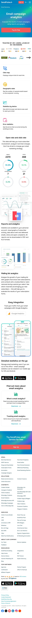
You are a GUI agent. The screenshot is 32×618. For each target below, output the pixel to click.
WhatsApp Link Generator (21, 488)
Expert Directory (21, 558)
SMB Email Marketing (22, 468)
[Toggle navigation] (30, 7)
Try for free (16, 30)
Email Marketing (5, 7)
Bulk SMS (3, 530)
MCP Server (20, 556)
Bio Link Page (4, 528)
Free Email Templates (22, 460)
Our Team (3, 542)
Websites (3, 525)
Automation (4, 470)
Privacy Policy (5, 595)
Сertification (4, 570)
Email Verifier (20, 462)
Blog (2, 561)
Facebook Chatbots (22, 506)
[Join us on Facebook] (2, 611)
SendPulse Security (6, 599)
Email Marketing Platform (23, 470)
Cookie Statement (6, 597)
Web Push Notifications (7, 536)
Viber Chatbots (21, 504)
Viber (2, 533)
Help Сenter (4, 553)
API (18, 553)
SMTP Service (5, 462)
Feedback (3, 545)
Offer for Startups (22, 570)
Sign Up (21, 2)
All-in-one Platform (22, 530)
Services (4, 512)
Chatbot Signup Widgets (23, 498)
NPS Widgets (20, 523)
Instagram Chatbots (6, 490)
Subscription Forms (6, 468)
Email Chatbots (5, 498)
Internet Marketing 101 (7, 558)
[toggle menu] (30, 2)
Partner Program (21, 567)
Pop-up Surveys (21, 520)
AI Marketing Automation (23, 536)
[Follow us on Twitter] (6, 611)
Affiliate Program (5, 572)
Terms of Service (5, 603)
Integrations (20, 551)
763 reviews (23, 576)
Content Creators (22, 479)
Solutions (5, 476)
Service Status (5, 556)
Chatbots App (21, 501)
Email (3, 457)
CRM (2, 520)
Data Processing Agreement (8, 601)
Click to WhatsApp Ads (7, 506)
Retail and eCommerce (7, 479)
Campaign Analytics (6, 473)
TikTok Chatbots (5, 492)
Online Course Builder (7, 515)
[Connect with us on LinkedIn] (13, 611)
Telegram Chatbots (22, 509)
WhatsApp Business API (7, 500)
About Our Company (8, 539)
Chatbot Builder (5, 487)
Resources (5, 548)
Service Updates (21, 542)
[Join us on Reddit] (19, 611)
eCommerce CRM (5, 523)
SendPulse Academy (6, 551)
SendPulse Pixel (21, 517)
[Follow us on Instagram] (16, 611)
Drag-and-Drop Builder (7, 465)
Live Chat (19, 525)
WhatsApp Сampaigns (7, 503)
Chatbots (5, 485)
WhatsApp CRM (21, 496)
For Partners (6, 564)
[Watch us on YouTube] (9, 611)
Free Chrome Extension (23, 465)
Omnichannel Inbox (22, 528)
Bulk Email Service (6, 460)
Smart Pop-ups (21, 515)
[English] (26, 2)
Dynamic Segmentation (23, 533)
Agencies (3, 567)
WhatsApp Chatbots (6, 495)
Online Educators (5, 481)
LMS (2, 517)
